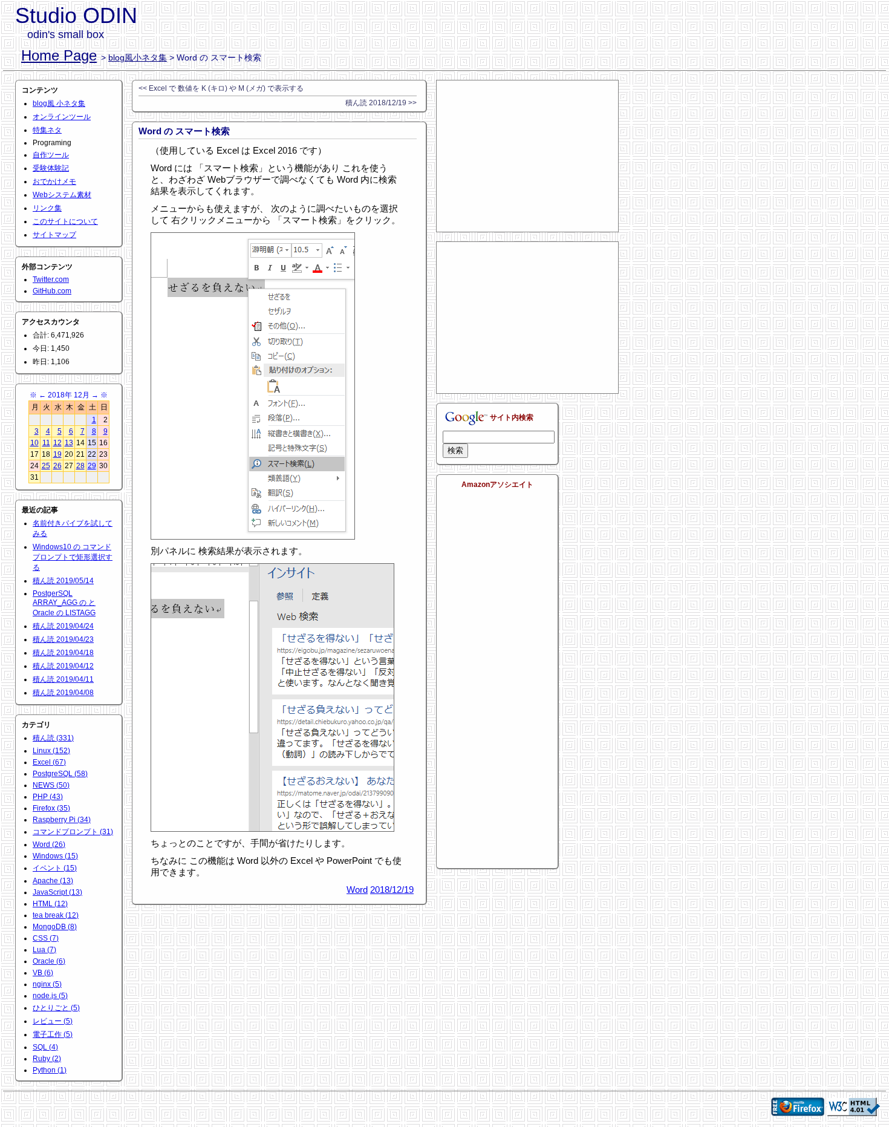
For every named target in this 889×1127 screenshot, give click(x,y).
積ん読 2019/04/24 (63, 626)
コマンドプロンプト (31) (73, 832)
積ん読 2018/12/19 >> (381, 103)
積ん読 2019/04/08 (63, 692)
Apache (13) (53, 881)
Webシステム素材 (62, 195)
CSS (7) (46, 938)
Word (357, 889)
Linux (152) (51, 750)
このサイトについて (65, 221)
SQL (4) (45, 1047)
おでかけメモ (54, 181)
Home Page (59, 55)
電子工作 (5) (53, 1034)
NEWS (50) (51, 785)
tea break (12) (56, 915)
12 (57, 443)
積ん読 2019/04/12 (63, 666)
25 (46, 466)
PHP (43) (48, 796)
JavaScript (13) (57, 892)
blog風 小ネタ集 (59, 103)
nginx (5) (47, 984)
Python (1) (50, 1070)
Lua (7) (44, 950)
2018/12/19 (392, 889)
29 (92, 466)
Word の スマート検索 (184, 131)
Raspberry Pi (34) (62, 819)
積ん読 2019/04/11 (63, 679)
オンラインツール (62, 117)
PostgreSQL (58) (60, 773)
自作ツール (51, 155)
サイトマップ (54, 234)
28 (80, 466)
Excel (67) (49, 762)
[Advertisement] (527, 156)
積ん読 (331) (53, 738)
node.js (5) (50, 995)
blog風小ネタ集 (137, 57)
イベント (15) (55, 868)
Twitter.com (51, 279)
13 (69, 443)
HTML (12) (50, 904)
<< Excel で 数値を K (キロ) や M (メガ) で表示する (221, 88)
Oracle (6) (49, 961)
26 (57, 466)
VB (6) (43, 973)
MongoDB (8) (55, 927)
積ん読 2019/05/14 (63, 581)
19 (57, 454)
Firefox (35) (51, 808)
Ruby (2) (47, 1058)
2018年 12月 (69, 395)
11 (46, 443)
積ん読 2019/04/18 (63, 652)
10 (34, 443)
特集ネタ (47, 130)
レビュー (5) (53, 1021)
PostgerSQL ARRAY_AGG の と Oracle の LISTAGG (64, 603)
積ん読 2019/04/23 (63, 639)
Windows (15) (55, 856)
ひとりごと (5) (56, 1008)
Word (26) (49, 844)
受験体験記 (51, 168)
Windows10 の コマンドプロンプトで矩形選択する (72, 557)
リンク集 (47, 208)
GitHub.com (52, 291)
